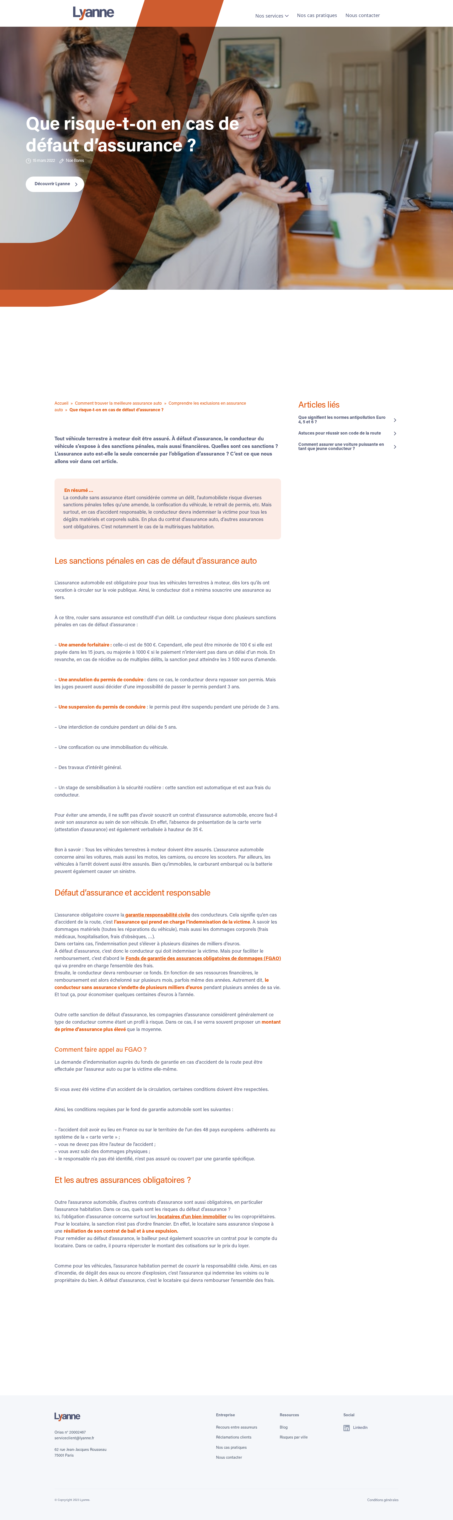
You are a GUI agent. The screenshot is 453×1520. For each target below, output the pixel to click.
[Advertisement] (180, 363)
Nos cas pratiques (317, 15)
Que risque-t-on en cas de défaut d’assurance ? (116, 410)
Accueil (61, 404)
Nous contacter (363, 15)
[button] (272, 15)
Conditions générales (382, 1500)
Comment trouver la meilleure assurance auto (118, 404)
